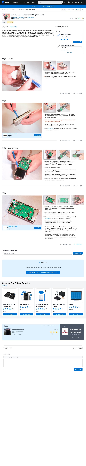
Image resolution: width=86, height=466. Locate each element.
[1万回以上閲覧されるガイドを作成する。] (54, 332)
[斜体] (7, 357)
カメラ (8, 9)
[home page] (6, 2)
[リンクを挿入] (12, 357)
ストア (33, 2)
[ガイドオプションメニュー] (82, 9)
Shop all (4, 285)
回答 (73, 9)
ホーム (3, 9)
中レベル (11, 22)
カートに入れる (77, 42)
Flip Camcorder (21, 9)
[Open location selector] (68, 2)
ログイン (83, 2)
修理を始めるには (16, 2)
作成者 (6, 326)
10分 (5, 22)
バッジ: (55, 329)
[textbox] (43, 363)
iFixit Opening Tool (66, 34)
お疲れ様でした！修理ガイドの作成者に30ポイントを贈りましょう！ (43, 272)
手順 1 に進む (13, 27)
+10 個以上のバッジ (54, 334)
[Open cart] (72, 2)
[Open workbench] (65, 2)
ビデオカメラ (14, 9)
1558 (72, 18)
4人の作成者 (43, 326)
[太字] (5, 357)
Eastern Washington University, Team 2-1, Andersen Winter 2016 (75, 331)
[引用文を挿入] (14, 357)
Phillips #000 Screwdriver (67, 45)
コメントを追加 (77, 99)
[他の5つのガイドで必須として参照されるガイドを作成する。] (51, 332)
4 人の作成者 (31, 17)
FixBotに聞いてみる (66, 93)
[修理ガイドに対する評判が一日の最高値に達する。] (56, 332)
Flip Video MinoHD (30, 9)
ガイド (68, 9)
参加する (77, 2)
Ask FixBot (77, 253)
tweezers (51, 128)
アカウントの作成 (50, 6)
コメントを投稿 (78, 369)
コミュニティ (26, 2)
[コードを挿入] (9, 357)
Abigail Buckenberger (19, 17)
